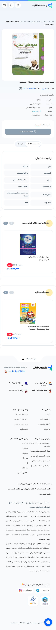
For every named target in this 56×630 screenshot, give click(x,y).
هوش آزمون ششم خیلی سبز (40, 466)
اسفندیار (38, 21)
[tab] (33, 143)
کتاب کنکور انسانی (43, 489)
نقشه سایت (24, 429)
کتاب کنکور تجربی (27, 489)
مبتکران (25, 453)
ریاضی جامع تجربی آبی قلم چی (40, 456)
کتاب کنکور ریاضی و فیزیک (26, 483)
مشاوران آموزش (23, 473)
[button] (11, 223)
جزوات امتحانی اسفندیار (27, 21)
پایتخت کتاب (50, 21)
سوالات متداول (45, 419)
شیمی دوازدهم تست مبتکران (40, 461)
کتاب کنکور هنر (13, 489)
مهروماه (25, 458)
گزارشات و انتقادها (44, 424)
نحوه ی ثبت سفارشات (21, 419)
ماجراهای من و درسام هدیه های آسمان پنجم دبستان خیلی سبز (38, 328)
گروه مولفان (36, 111)
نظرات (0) (20, 144)
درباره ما (47, 414)
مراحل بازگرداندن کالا (21, 414)
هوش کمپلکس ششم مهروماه (40, 451)
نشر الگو (25, 468)
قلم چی (25, 448)
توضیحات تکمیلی (33, 144)
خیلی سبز (25, 443)
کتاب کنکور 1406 (44, 494)
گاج (27, 463)
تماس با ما (47, 429)
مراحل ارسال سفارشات (21, 424)
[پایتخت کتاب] (42, 5)
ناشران (44, 21)
